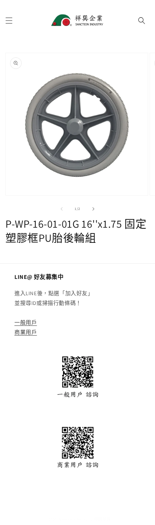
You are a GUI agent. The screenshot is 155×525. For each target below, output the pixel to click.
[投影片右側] (93, 209)
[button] (9, 21)
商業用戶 (25, 332)
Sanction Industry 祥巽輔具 (85, 519)
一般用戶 (25, 322)
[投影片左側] (62, 209)
